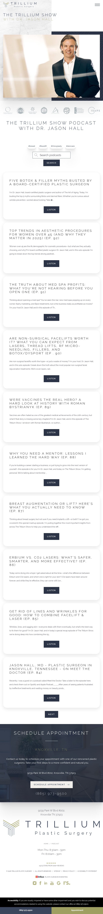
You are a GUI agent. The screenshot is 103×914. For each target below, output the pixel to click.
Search (51, 163)
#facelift (43, 146)
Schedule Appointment (49, 784)
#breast (31, 146)
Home (46, 844)
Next (51, 714)
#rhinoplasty (56, 146)
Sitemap (57, 871)
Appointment (77, 910)
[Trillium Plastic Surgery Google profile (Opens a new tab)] (59, 883)
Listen (51, 210)
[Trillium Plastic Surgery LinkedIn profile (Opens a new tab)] (45, 883)
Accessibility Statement (87, 871)
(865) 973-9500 (25, 910)
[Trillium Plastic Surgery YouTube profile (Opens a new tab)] (52, 883)
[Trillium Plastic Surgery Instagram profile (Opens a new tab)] (35, 883)
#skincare (70, 146)
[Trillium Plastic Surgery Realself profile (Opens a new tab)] (66, 883)
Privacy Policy (69, 871)
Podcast (55, 844)
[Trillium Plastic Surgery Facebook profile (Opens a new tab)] (40, 883)
